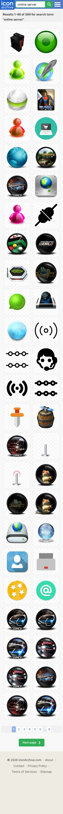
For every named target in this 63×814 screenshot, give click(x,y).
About (49, 760)
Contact (18, 766)
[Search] (49, 4)
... (44, 729)
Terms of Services (24, 771)
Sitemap (46, 771)
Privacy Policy (37, 766)
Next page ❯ (32, 742)
